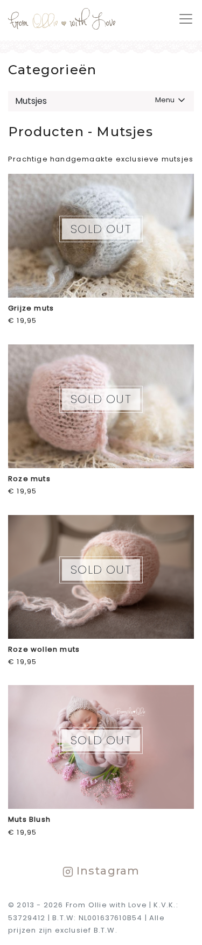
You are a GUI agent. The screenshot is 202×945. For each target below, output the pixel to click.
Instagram (106, 870)
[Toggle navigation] (182, 19)
